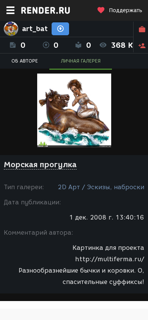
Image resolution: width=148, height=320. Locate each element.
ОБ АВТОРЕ (24, 61)
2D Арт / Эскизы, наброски (101, 187)
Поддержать (125, 10)
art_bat (35, 29)
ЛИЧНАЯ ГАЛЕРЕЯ (81, 61)
